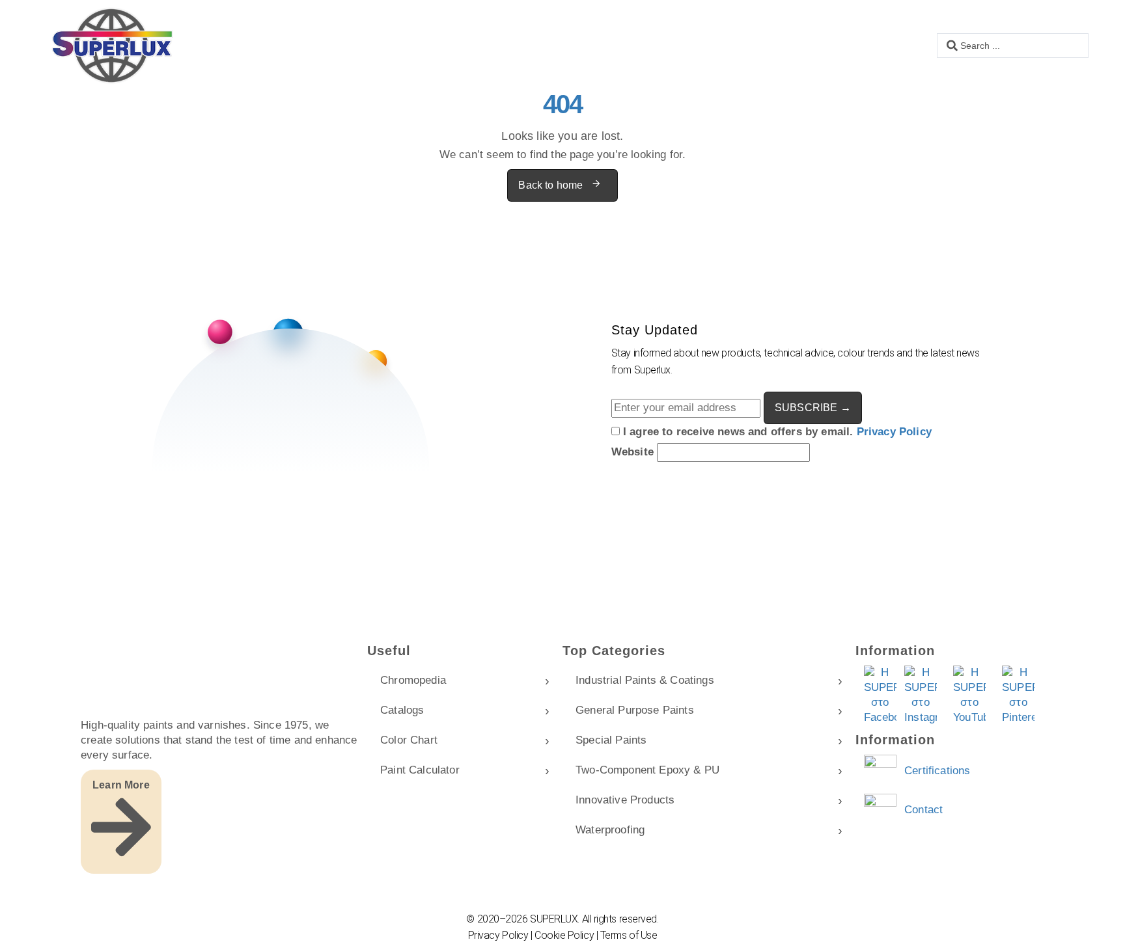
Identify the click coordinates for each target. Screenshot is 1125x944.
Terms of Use (629, 935)
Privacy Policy (894, 431)
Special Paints (611, 740)
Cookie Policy (564, 935)
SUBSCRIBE (813, 407)
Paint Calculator (420, 770)
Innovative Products (625, 800)
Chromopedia (413, 680)
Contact (923, 809)
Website (634, 452)
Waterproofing (610, 830)
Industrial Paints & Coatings (645, 680)
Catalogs (402, 710)
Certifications (937, 770)
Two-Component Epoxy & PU (647, 770)
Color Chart (409, 740)
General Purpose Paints (635, 710)
